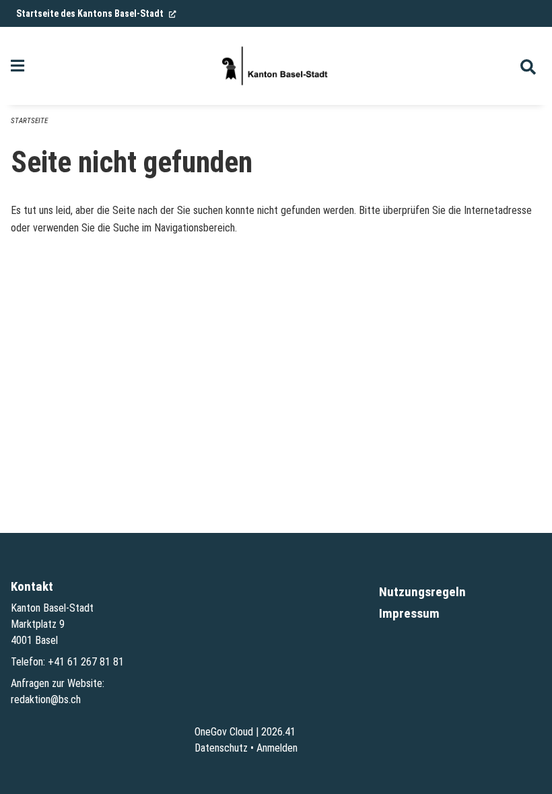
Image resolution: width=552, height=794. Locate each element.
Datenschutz (221, 748)
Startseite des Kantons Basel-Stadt (96, 13)
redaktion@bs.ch (46, 699)
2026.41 (278, 731)
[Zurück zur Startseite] (276, 66)
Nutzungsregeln (422, 592)
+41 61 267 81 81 (86, 661)
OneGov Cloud (224, 731)
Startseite (29, 120)
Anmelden (277, 748)
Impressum (409, 613)
